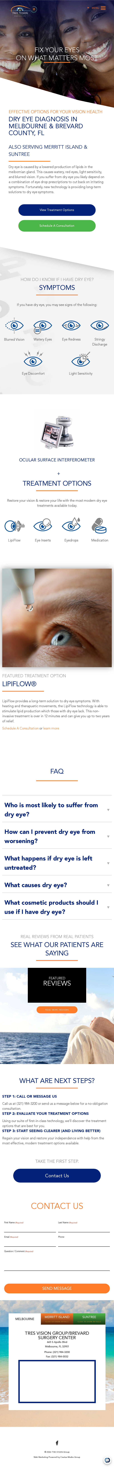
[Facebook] (57, 1443)
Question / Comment (18, 1251)
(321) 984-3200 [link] (61, 1352)
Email (11, 1237)
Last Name (67, 1222)
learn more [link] (51, 728)
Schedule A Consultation (56, 226)
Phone (61, 1237)
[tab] (25, 1319)
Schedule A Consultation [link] (20, 728)
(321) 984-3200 (27, 1104)
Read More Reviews (57, 1010)
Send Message (57, 1288)
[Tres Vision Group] (22, 10)
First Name (13, 1222)
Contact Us (57, 1176)
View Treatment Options (57, 210)
